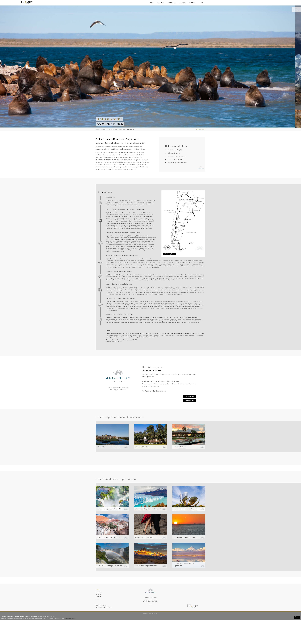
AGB (150, 605)
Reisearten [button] (172, 3)
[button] (198, 2)
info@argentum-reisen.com (120, 387)
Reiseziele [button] (160, 3)
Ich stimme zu (297, 617)
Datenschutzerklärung (70, 618)
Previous (2, 66)
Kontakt (192, 3)
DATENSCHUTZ (107, 607)
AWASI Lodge (184, 287)
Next (298, 66)
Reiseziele (99, 592)
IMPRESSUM (99, 607)
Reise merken (190, 396)
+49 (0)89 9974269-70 (119, 390)
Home (152, 3)
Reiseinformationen (200, 129)
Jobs (97, 599)
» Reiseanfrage (189, 400)
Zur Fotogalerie (169, 254)
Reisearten (99, 594)
